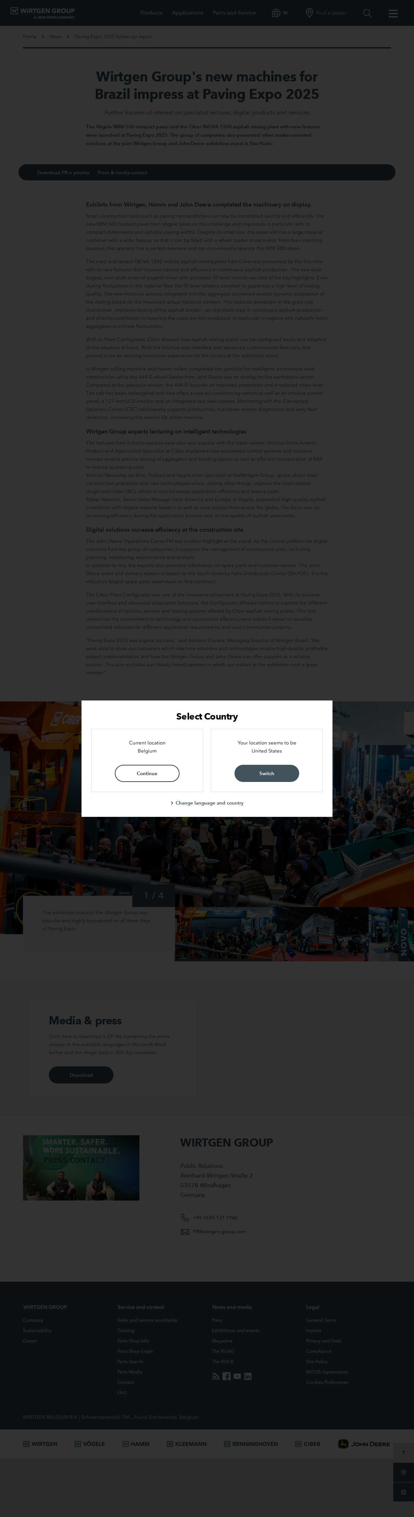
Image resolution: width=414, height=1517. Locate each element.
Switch (266, 773)
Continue (147, 773)
